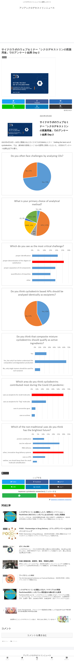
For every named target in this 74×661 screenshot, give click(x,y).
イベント (6, 473)
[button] (60, 106)
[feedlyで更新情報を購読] (19, 495)
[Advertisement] (37, 28)
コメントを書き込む (37, 635)
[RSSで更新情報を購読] (55, 495)
